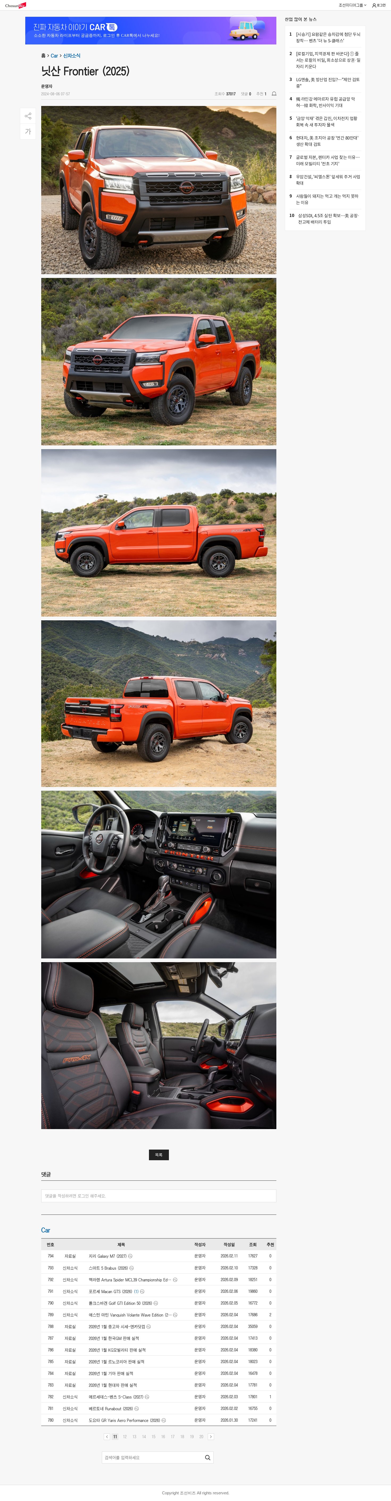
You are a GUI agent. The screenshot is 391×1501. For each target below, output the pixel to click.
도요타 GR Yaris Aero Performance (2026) (124, 1420)
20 (201, 1436)
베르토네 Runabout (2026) (111, 1408)
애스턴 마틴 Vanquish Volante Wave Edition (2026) (130, 1315)
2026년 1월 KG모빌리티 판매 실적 (117, 1350)
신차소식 (71, 55)
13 (134, 1436)
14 (144, 1436)
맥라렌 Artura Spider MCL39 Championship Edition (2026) (130, 1279)
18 (182, 1436)
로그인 (381, 5)
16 (163, 1436)
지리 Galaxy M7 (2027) (108, 1256)
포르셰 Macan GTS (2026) (110, 1291)
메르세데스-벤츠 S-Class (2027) (116, 1397)
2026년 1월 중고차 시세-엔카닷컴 (117, 1326)
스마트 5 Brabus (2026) (108, 1268)
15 (153, 1436)
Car (54, 55)
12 (125, 1436)
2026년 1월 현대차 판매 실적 (113, 1385)
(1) (136, 1291)
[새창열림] (18, 5)
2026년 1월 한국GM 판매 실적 (114, 1338)
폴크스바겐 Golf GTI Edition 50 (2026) (120, 1303)
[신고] (274, 94)
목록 (159, 1155)
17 (172, 1436)
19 (192, 1436)
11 (115, 1436)
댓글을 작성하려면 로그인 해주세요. (75, 1196)
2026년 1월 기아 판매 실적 (111, 1373)
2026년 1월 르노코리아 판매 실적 (116, 1361)
